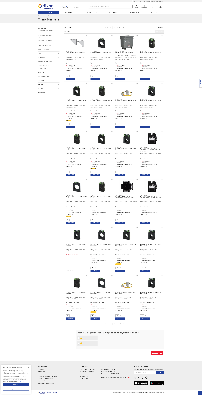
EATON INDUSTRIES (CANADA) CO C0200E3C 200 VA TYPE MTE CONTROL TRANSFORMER (125, 198)
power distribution (47, 16)
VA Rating (41, 57)
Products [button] (48, 12)
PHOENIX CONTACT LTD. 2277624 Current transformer (150, 293)
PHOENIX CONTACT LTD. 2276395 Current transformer (101, 293)
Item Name (41, 73)
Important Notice (43, 381)
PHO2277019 (94, 195)
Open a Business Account (87, 369)
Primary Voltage (43, 49)
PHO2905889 (69, 195)
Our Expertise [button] (69, 12)
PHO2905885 (94, 243)
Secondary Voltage (45, 61)
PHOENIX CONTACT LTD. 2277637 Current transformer (150, 245)
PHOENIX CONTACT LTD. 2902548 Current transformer (101, 101)
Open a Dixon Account (144, 1)
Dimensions (41, 92)
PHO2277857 (143, 99)
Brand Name (42, 69)
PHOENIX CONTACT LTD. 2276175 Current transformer (76, 101)
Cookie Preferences (117, 392)
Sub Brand (41, 80)
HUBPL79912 (69, 51)
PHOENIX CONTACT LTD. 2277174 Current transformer (101, 149)
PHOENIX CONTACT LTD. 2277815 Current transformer (125, 149)
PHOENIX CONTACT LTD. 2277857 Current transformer (150, 101)
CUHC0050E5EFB (144, 147)
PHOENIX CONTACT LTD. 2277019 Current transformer (101, 197)
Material (41, 84)
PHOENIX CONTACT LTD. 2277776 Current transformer (150, 53)
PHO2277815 (118, 147)
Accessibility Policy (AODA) (46, 383)
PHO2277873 (94, 51)
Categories (42, 28)
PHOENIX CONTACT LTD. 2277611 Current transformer (76, 293)
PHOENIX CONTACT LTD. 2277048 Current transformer (76, 149)
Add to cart (70, 79)
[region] (16, 379)
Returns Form (84, 376)
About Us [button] (154, 12)
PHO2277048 (69, 147)
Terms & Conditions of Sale (46, 374)
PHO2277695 (118, 243)
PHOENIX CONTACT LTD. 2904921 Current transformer (125, 101)
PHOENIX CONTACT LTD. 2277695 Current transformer (125, 245)
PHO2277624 (143, 291)
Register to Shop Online (157, 1)
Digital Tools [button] (91, 12)
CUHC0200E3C (119, 195)
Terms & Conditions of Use (129, 392)
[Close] (29, 367)
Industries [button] (112, 12)
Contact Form (84, 378)
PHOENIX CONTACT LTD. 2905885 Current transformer (101, 245)
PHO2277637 (143, 243)
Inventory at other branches (74, 68)
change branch (76, 7)
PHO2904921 (118, 99)
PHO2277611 (69, 291)
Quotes (135, 1)
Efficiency (41, 88)
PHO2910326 (118, 291)
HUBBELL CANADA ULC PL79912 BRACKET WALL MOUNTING (76, 53)
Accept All (16, 384)
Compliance (41, 369)
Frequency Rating (44, 77)
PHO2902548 (94, 99)
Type (39, 53)
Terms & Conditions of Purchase (47, 376)
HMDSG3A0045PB (120, 51)
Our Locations (84, 374)
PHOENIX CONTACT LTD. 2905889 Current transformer (76, 197)
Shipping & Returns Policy (45, 378)
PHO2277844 (69, 243)
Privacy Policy (42, 371)
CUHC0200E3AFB (145, 195)
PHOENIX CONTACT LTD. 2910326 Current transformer (125, 293)
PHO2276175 (69, 99)
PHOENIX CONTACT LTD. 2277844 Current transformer (76, 245)
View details (70, 270)
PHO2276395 (94, 291)
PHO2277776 (143, 51)
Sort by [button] (160, 27)
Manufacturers (134, 12)
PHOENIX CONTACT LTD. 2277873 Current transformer (101, 53)
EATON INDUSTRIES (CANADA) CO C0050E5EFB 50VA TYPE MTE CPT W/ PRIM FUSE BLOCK (150, 150)
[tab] (48, 28)
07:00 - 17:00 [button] (66, 7)
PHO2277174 (94, 147)
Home (39, 16)
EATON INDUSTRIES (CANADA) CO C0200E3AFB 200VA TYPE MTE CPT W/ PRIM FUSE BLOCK (151, 198)
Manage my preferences (16, 389)
